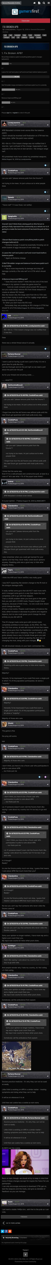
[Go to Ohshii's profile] (4, 724)
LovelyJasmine (10, 29)
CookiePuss (13, 171)
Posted (16, 125)
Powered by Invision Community (25, 1261)
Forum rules (25, 20)
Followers (24, 1217)
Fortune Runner (14, 354)
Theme (25, 1250)
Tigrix (10, 570)
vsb (9, 316)
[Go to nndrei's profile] (4, 482)
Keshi (10, 1202)
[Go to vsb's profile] (4, 316)
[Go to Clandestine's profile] (4, 506)
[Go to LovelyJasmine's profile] (4, 123)
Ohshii (10, 723)
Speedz (11, 197)
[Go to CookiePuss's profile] (4, 171)
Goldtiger (12, 946)
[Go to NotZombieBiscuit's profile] (4, 386)
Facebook (25, 1254)
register (15, 113)
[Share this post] (47, 125)
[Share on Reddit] (10, 1231)
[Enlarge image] (25, 1162)
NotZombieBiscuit (15, 385)
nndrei (10, 481)
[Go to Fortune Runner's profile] (4, 355)
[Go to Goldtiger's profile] (4, 946)
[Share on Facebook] (6, 1231)
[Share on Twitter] (2, 1231)
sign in (9, 113)
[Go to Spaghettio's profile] (4, 217)
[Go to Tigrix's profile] (4, 571)
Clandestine (13, 506)
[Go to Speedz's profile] (4, 198)
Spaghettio (12, 216)
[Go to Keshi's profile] (4, 1202)
